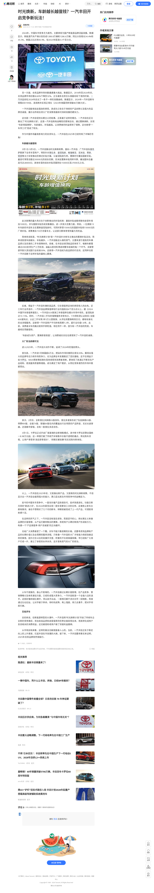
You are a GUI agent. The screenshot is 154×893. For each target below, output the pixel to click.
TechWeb (21, 763)
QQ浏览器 (80, 876)
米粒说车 (21, 672)
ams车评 (21, 781)
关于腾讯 (21, 876)
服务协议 (38, 876)
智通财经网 (22, 799)
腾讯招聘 (66, 876)
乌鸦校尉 (21, 690)
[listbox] (56, 728)
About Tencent (29, 876)
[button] (130, 19)
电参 (19, 745)
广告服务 (59, 876)
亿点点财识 (22, 708)
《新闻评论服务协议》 (48, 807)
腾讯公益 (73, 876)
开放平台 (52, 876)
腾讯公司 (53, 886)
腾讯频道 (87, 876)
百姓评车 (21, 727)
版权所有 (59, 886)
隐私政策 (45, 876)
